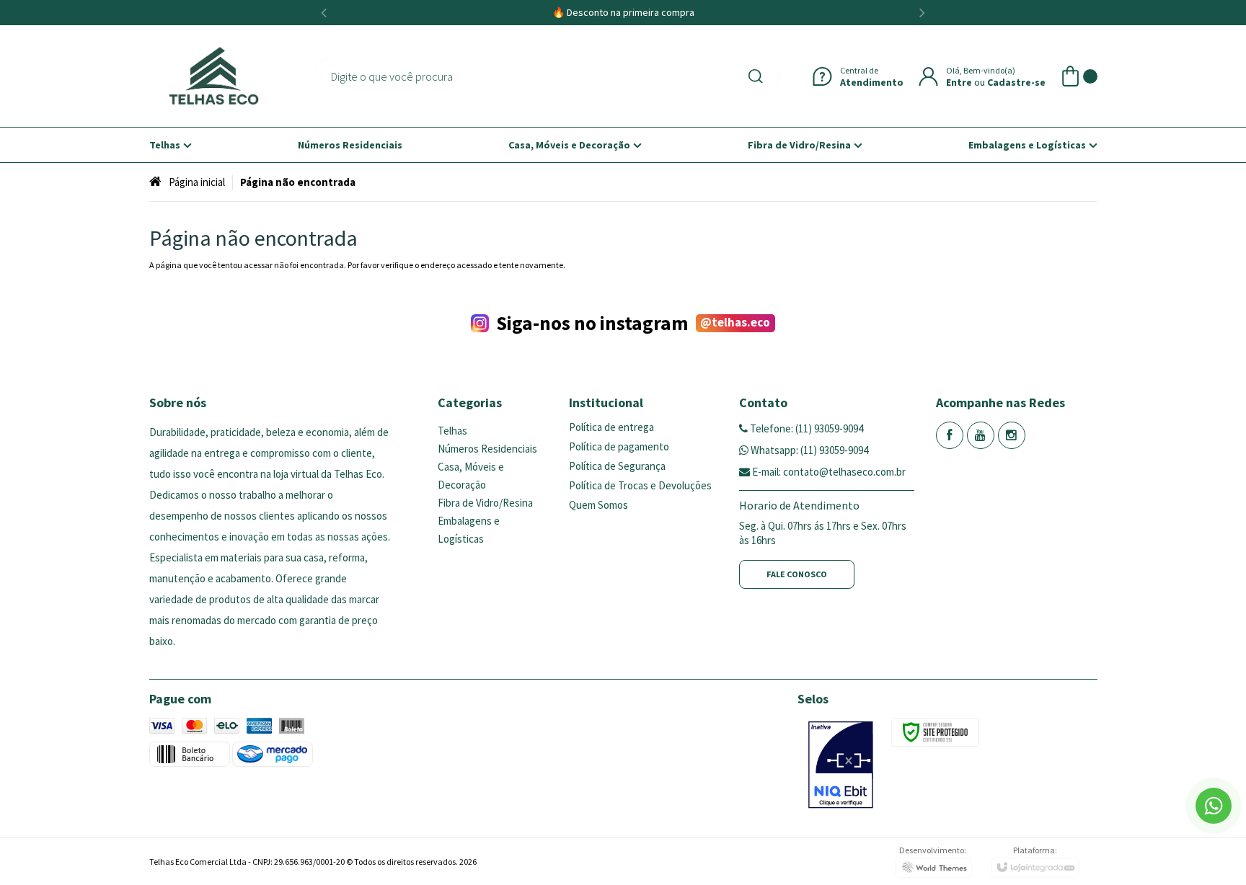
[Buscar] (758, 76)
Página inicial (197, 182)
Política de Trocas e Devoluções (640, 485)
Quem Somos (598, 504)
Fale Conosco (796, 574)
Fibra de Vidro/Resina (485, 503)
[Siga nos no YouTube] (980, 435)
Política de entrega (611, 427)
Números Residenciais (487, 448)
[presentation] (324, 12)
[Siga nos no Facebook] (949, 435)
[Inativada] (840, 765)
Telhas (452, 430)
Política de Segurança (617, 466)
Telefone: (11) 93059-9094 (805, 428)
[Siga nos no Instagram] (1011, 435)
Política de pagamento (619, 446)
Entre (959, 82)
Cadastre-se (1016, 82)
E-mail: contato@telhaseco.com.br (828, 472)
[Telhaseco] (214, 76)
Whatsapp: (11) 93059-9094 (808, 450)
